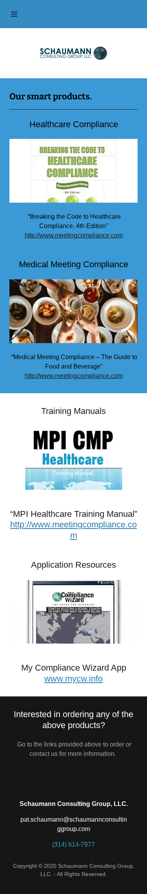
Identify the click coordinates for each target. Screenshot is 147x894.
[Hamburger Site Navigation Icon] (14, 14)
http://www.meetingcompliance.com (74, 235)
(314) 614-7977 (73, 844)
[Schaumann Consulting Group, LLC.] (73, 53)
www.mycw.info (73, 679)
